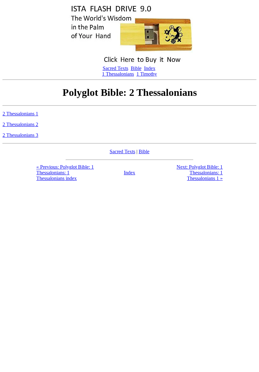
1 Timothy (146, 74)
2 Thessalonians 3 (20, 135)
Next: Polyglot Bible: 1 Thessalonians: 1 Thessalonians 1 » (200, 172)
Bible (136, 68)
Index (149, 68)
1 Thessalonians (118, 74)
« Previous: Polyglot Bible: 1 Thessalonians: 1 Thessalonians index (65, 172)
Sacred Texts (115, 68)
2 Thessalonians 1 (20, 113)
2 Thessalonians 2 (20, 124)
